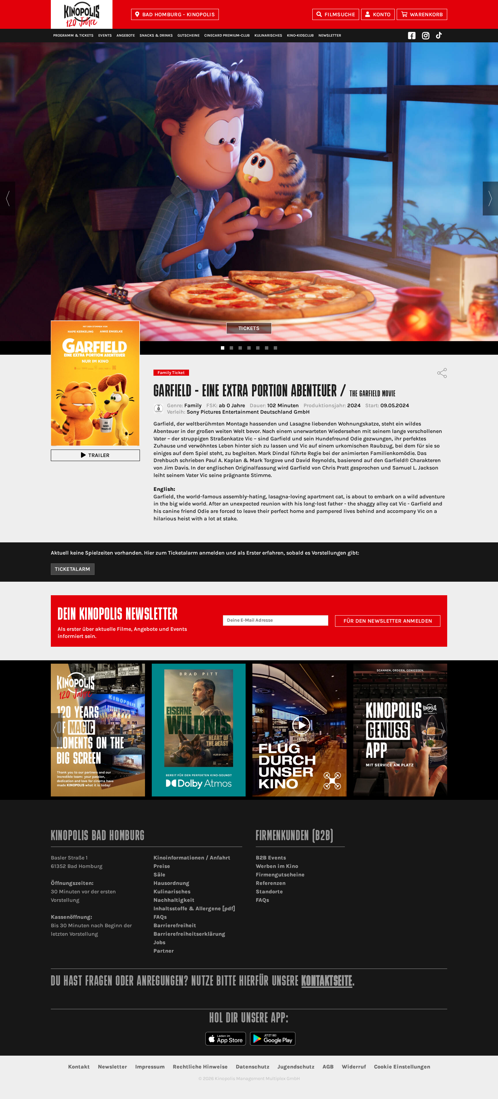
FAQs (160, 917)
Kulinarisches (268, 35)
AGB (328, 1066)
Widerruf (354, 1066)
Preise (161, 866)
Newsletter (329, 35)
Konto (382, 14)
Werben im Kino (277, 866)
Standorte (269, 891)
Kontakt (79, 1066)
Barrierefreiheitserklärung (189, 934)
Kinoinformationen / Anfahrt (191, 857)
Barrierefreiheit (174, 925)
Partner (163, 951)
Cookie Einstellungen (402, 1066)
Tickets (249, 328)
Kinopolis (81, 14)
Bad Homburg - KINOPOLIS (178, 14)
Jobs (159, 942)
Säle (159, 874)
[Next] (490, 198)
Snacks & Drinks (156, 35)
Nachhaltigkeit (173, 900)
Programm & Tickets (73, 35)
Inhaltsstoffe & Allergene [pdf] (194, 908)
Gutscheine (189, 35)
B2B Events (271, 857)
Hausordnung (171, 883)
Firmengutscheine (280, 874)
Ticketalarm (72, 569)
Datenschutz (252, 1066)
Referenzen (271, 883)
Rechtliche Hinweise (200, 1066)
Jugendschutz (295, 1066)
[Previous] (7, 198)
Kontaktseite (327, 982)
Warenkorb (426, 14)
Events (105, 35)
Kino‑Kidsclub (300, 35)
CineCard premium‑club (227, 35)
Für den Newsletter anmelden (388, 621)
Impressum (150, 1066)
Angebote (126, 35)
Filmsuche (340, 14)
